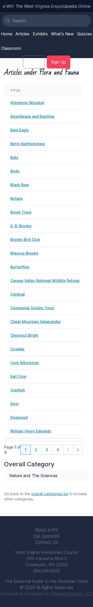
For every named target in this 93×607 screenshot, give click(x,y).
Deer (14, 403)
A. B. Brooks (21, 226)
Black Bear (19, 185)
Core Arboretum (24, 362)
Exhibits (40, 33)
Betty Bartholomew (27, 143)
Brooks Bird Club (25, 239)
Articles (22, 33)
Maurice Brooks (24, 253)
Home (6, 33)
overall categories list (49, 494)
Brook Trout (21, 212)
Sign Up (58, 62)
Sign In (33, 62)
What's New (62, 33)
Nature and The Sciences (33, 475)
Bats (14, 157)
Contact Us (46, 542)
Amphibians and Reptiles (32, 116)
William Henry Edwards (30, 431)
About (46, 529)
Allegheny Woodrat (27, 102)
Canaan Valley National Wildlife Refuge (45, 280)
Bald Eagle (19, 130)
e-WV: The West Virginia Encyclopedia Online (46, 6)
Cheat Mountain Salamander (35, 321)
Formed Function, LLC (72, 593)
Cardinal (17, 294)
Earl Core (18, 376)
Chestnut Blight (24, 335)
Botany (16, 198)
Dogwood (19, 417)
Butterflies (19, 267)
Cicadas (17, 349)
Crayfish (17, 390)
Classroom (11, 48)
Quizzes (84, 33)
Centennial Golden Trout (32, 308)
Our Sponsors (47, 535)
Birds (14, 171)
